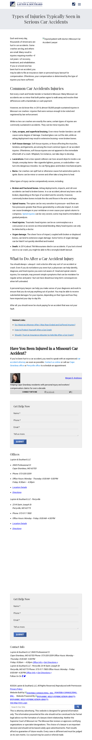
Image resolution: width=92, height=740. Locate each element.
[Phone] (73, 4)
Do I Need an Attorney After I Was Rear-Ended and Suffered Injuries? (45, 325)
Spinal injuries (28, 214)
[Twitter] (25, 676)
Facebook (50, 392)
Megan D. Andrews (73, 378)
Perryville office (34, 365)
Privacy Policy (16, 689)
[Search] (78, 707)
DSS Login (22, 703)
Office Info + (38, 662)
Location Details (19, 487)
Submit (20, 441)
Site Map (14, 703)
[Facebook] (23, 676)
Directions (16, 492)
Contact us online (52, 362)
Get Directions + (51, 662)
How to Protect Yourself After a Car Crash (33, 330)
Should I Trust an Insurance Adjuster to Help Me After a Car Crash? (44, 335)
